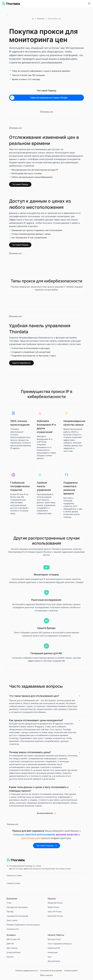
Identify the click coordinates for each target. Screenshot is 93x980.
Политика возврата (71, 970)
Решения (40, 18)
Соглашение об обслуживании (51, 970)
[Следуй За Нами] (9, 887)
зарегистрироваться (21, 363)
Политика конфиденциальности (26, 970)
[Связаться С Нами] (9, 880)
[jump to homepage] (11, 4)
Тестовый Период (46, 90)
